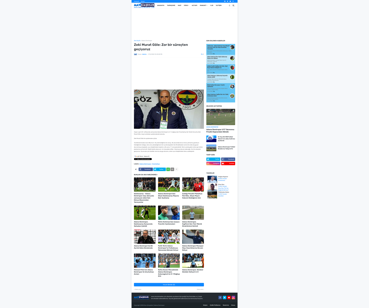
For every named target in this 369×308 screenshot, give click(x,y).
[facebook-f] (220, 297)
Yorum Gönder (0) (169, 285)
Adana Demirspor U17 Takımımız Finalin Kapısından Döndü (220, 130)
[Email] (172, 169)
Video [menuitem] (186, 5)
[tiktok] (213, 167)
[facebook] (224, 1)
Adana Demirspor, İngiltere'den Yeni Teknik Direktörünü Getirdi (192, 224)
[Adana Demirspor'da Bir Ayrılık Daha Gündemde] (145, 237)
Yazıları (225, 178)
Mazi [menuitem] (179, 5)
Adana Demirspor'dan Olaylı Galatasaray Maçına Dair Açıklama (168, 196)
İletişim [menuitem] (218, 5)
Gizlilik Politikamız (215, 305)
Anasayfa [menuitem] (160, 5)
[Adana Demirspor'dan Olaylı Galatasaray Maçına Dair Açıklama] (169, 184)
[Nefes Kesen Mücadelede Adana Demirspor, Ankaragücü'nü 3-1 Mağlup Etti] (169, 261)
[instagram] (233, 1)
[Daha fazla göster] (176, 169)
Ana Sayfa (137, 40)
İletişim (143, 1)
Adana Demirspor (146, 40)
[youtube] (230, 1)
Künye (233, 305)
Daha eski (200, 289)
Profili (220, 178)
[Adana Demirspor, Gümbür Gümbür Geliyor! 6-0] (193, 261)
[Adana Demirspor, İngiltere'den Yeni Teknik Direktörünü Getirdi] (193, 213)
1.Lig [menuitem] (211, 5)
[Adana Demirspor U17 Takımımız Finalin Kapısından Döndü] (220, 117)
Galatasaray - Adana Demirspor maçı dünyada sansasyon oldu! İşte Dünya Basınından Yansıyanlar (144, 198)
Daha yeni (138, 289)
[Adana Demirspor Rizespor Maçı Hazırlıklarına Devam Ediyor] (193, 237)
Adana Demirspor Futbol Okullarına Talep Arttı (226, 148)
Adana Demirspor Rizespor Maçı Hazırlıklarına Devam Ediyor (192, 248)
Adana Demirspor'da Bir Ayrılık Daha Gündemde (143, 247)
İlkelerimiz (226, 305)
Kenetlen (221, 196)
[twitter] (227, 1)
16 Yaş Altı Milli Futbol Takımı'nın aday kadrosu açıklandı (226, 138)
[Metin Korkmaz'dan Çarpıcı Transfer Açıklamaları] (169, 213)
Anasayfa (136, 1)
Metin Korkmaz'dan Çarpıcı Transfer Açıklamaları (169, 223)
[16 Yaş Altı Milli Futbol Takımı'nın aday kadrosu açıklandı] (211, 139)
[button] (229, 5)
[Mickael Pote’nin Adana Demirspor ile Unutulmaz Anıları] (145, 261)
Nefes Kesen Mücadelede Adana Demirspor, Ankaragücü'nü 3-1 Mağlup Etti (169, 273)
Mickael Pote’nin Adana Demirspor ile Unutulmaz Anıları (144, 272)
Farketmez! (221, 180)
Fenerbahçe (156, 164)
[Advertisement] (184, 24)
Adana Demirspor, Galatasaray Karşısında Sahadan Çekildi (143, 224)
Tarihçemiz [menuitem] (171, 5)
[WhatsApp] (168, 169)
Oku (214, 53)
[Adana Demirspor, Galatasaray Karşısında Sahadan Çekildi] (145, 213)
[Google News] (142, 157)
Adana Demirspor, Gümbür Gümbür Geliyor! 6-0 (192, 271)
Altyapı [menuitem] (194, 5)
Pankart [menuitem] (203, 5)
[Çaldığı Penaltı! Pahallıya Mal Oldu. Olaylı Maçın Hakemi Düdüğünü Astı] (193, 184)
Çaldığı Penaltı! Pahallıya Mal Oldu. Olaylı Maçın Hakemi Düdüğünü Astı (192, 196)
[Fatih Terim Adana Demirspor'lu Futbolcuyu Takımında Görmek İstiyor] (169, 237)
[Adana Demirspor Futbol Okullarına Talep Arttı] (211, 148)
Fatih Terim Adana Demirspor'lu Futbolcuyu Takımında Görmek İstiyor (168, 248)
